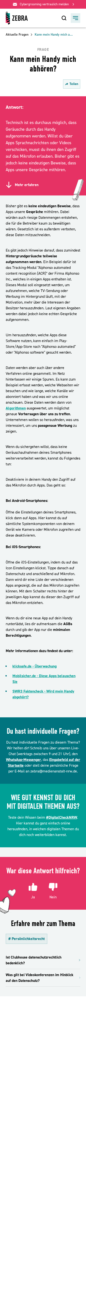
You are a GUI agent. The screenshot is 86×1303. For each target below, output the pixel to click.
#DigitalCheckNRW (61, 817)
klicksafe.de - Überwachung (34, 666)
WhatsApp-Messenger (23, 759)
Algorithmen (16, 408)
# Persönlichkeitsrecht (26, 938)
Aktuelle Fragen (17, 34)
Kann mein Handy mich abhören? (54, 34)
